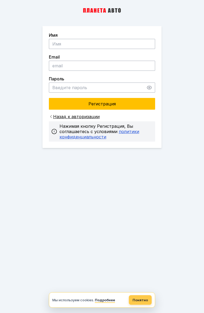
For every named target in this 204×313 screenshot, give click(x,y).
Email (54, 57)
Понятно (140, 300)
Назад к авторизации (76, 116)
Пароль (56, 78)
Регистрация (102, 103)
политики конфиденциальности (99, 134)
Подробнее (105, 300)
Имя (53, 35)
